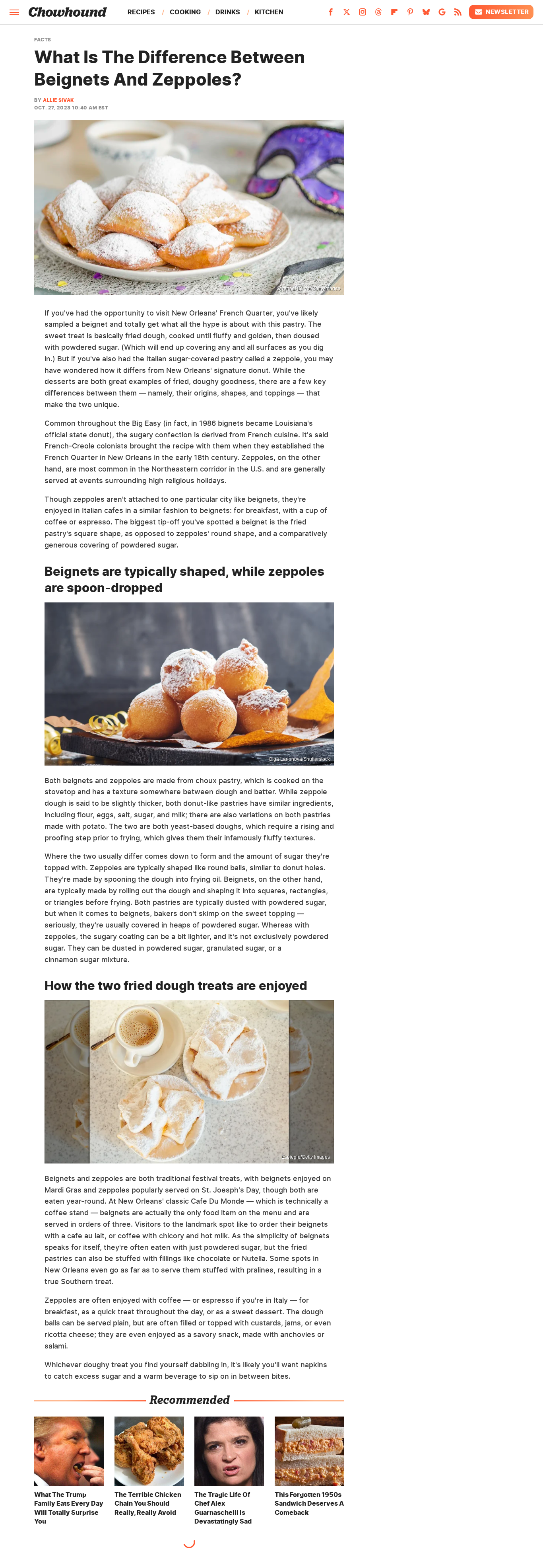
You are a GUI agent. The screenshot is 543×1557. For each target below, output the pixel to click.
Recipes (141, 12)
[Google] (442, 14)
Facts (42, 39)
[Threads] (378, 14)
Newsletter (507, 12)
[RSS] (458, 14)
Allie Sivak (58, 100)
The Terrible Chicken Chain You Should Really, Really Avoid (147, 1503)
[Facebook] (330, 14)
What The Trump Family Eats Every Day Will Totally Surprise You (68, 1508)
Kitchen (269, 12)
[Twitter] (346, 14)
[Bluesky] (426, 14)
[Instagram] (362, 14)
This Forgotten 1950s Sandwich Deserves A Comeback (309, 1503)
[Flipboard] (394, 14)
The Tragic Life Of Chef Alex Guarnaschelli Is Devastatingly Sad (223, 1508)
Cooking (185, 12)
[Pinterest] (410, 14)
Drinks (227, 12)
